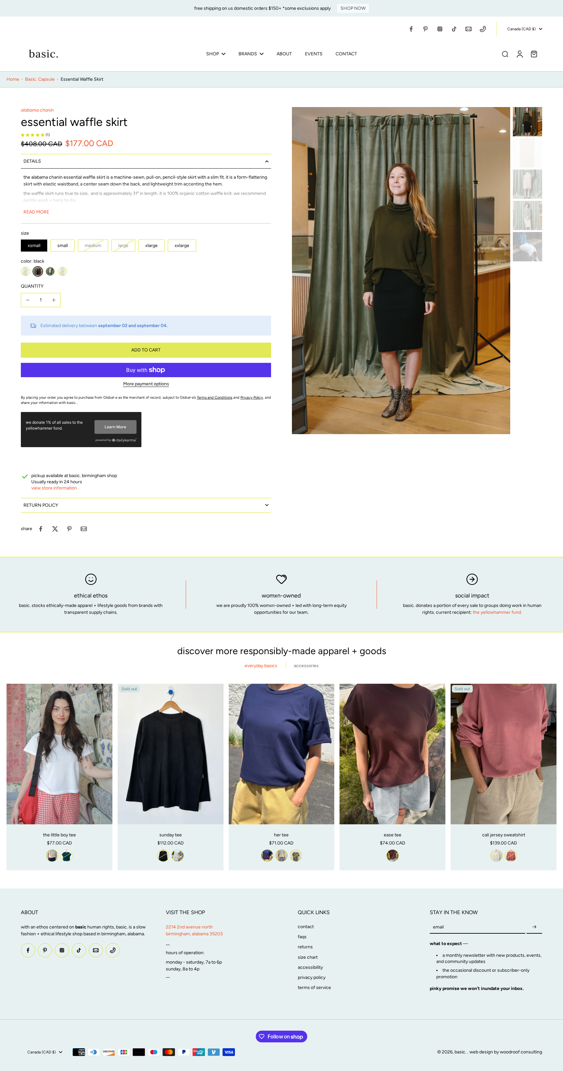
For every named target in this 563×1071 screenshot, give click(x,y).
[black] (37, 271)
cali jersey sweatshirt (503, 835)
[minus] (27, 300)
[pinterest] (425, 29)
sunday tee (170, 835)
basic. (461, 1052)
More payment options (146, 384)
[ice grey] (177, 855)
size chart (308, 957)
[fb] (411, 29)
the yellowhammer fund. (497, 612)
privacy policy (311, 977)
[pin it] (69, 529)
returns (305, 947)
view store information (54, 488)
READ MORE (36, 212)
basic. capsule (40, 79)
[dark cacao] (392, 855)
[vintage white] (52, 855)
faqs (302, 937)
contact (306, 926)
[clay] (511, 855)
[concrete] (62, 271)
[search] (505, 53)
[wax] (50, 271)
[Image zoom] (401, 270)
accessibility (310, 967)
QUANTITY (32, 286)
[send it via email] (84, 529)
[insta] (440, 29)
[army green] (296, 855)
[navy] (267, 855)
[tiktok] (454, 29)
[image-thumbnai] (527, 121)
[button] (146, 350)
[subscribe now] (534, 927)
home (13, 79)
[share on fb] (41, 529)
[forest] (66, 855)
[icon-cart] (534, 53)
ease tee (392, 835)
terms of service (314, 987)
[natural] (25, 271)
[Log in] (519, 53)
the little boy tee (59, 835)
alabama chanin (37, 110)
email (438, 927)
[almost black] (163, 855)
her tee (281, 835)
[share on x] (55, 529)
